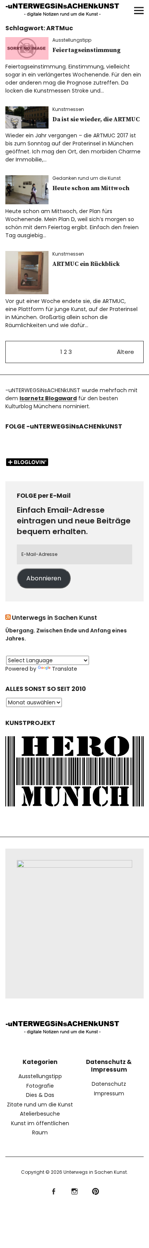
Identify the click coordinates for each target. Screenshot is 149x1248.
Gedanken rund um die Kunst (86, 178)
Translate (64, 669)
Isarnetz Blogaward (48, 398)
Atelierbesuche (40, 1114)
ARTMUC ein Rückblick (86, 264)
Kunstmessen (68, 109)
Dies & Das (40, 1095)
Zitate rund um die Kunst (40, 1104)
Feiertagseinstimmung (86, 50)
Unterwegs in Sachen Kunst (54, 617)
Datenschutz (109, 1084)
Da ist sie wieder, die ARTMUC (96, 119)
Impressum (109, 1093)
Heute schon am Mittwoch (91, 188)
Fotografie (40, 1086)
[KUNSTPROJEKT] (74, 808)
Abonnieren (43, 578)
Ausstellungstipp (71, 40)
